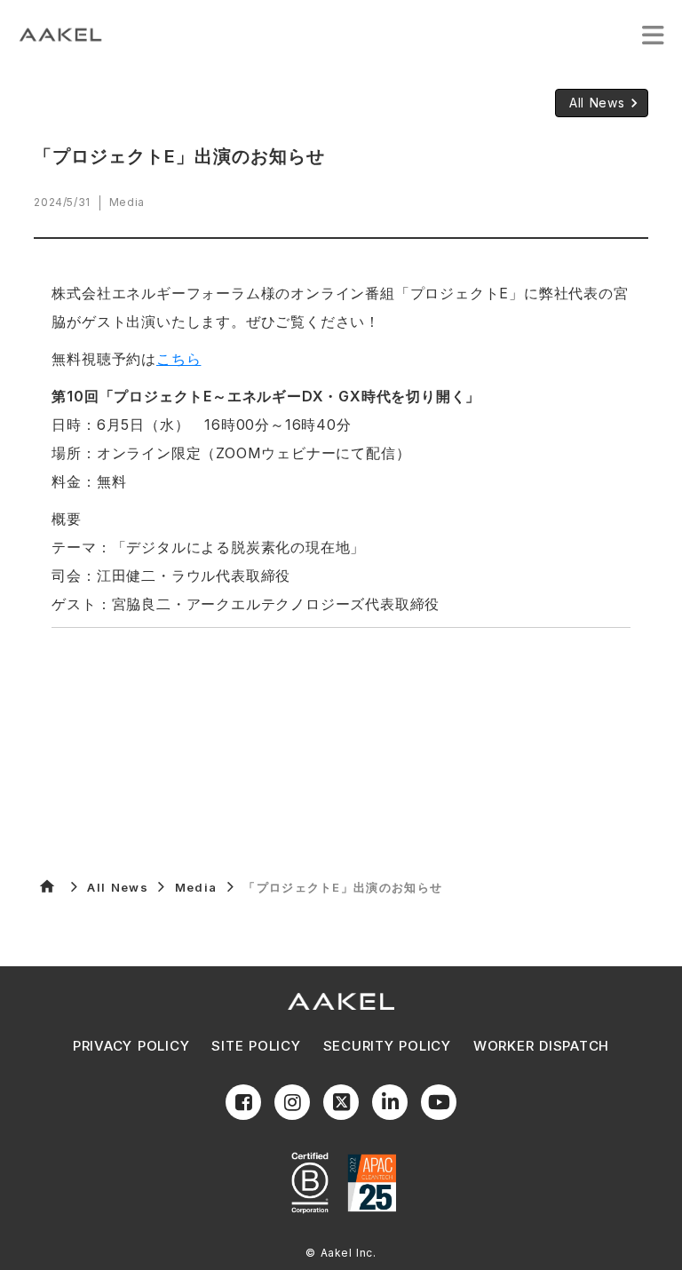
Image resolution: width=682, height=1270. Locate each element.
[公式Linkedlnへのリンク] (390, 1102)
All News (117, 887)
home (47, 886)
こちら (178, 359)
